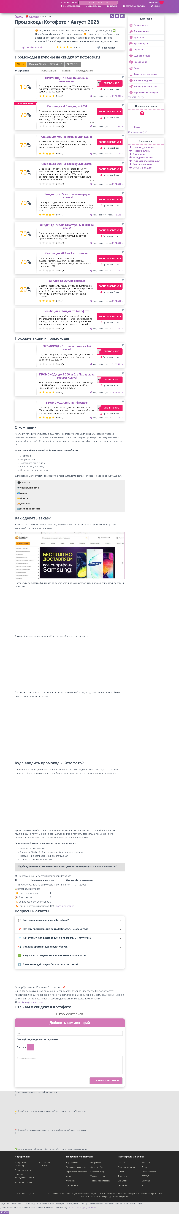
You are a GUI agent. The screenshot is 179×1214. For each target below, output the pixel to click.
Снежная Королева (126, 1167)
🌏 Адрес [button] (22, 493)
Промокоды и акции (143, 147)
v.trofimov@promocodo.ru (31, 1002)
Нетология (122, 1185)
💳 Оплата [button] (22, 498)
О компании (138, 154)
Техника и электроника (100, 1181)
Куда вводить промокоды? (146, 161)
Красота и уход (97, 1172)
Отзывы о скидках (142, 168)
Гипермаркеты (96, 1163)
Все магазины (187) (138, 132)
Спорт (69, 1176)
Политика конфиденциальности (24, 1176)
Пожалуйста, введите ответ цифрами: (38, 1039)
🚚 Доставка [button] (23, 503)
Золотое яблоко (149, 1172)
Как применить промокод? (21, 1164)
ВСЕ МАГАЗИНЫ (70, 3)
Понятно (5, 1212)
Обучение (70, 1181)
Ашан (144, 1167)
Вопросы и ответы (142, 164)
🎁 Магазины (32, 16)
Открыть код (111, 83)
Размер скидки (48, 71)
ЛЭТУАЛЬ (146, 1176)
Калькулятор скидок (24, 1182)
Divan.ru (121, 1163)
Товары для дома (97, 1176)
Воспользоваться (110, 111)
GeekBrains (122, 1181)
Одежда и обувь (97, 1167)
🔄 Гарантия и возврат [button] (28, 509)
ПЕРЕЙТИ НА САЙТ (34, 47)
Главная (19, 16)
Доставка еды (72, 1185)
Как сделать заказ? (142, 157)
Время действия (84, 71)
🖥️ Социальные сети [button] (28, 488)
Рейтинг (66, 71)
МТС (144, 1185)
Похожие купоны (141, 151)
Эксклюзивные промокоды (45, 1164)
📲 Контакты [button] (24, 482)
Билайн (121, 1172)
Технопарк (122, 1176)
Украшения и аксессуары (77, 1172)
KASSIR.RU (146, 1163)
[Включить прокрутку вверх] (173, 1208)
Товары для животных (76, 1167)
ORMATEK (146, 1181)
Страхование (72, 1163)
